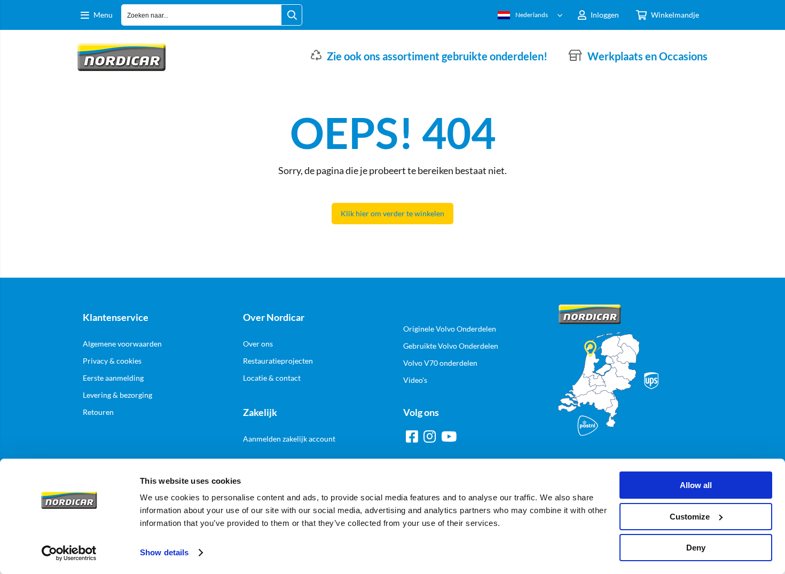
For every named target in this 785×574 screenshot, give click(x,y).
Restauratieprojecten (278, 360)
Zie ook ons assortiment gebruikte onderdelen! (437, 56)
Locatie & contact (272, 377)
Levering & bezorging (117, 394)
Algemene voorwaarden (122, 343)
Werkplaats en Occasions (647, 56)
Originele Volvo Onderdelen (449, 328)
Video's (415, 379)
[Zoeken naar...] (291, 15)
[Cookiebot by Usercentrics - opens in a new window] (69, 553)
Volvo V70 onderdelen (440, 362)
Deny (695, 547)
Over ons (258, 343)
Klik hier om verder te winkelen (392, 213)
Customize (690, 516)
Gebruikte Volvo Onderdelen (450, 345)
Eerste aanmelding (113, 377)
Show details (164, 552)
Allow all (696, 485)
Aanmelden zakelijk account (289, 438)
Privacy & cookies (112, 360)
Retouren (98, 411)
